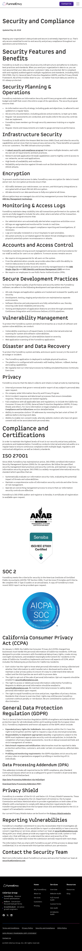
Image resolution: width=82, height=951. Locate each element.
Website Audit (55, 894)
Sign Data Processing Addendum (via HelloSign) (23, 780)
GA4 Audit (54, 908)
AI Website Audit (54, 913)
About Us (37, 894)
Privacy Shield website (60, 813)
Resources (71, 890)
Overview (53, 890)
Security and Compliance (45, 928)
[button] (78, 4)
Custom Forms (55, 904)
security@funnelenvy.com (26, 680)
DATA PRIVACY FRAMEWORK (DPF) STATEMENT (19, 933)
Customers (38, 902)
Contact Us (6, 938)
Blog (68, 894)
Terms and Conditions (10, 928)
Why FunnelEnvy (40, 890)
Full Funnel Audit (54, 899)
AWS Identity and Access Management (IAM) (42, 269)
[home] (12, 4)
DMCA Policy (62, 928)
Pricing (37, 906)
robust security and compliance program (25, 150)
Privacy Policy (27, 928)
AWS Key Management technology (17, 199)
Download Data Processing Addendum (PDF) (21, 784)
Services (37, 898)
